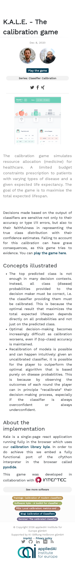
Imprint (27, 538)
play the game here (50, 253)
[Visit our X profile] (23, 542)
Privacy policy (44, 538)
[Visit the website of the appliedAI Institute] (37, 551)
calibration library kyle (30, 447)
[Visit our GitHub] (31, 542)
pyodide (9, 467)
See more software (37, 489)
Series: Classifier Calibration (37, 78)
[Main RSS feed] (52, 542)
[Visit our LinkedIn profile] (38, 542)
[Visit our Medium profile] (45, 542)
